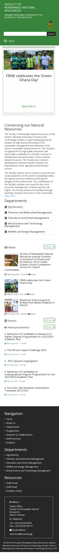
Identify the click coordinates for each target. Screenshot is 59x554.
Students (10, 442)
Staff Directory (13, 438)
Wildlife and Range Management (26, 231)
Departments (12, 426)
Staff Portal (11, 483)
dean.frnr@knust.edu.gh (21, 534)
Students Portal (13, 490)
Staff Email (11, 486)
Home (9, 419)
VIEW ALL (48, 247)
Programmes (12, 430)
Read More (29, 106)
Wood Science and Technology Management (24, 225)
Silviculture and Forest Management (28, 218)
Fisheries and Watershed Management (30, 212)
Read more (10, 195)
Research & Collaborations (19, 434)
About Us (10, 422)
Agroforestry (15, 207)
